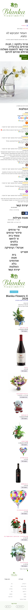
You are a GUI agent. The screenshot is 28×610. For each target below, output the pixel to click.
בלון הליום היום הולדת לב (22, 510)
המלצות (14, 266)
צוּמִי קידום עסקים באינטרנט (21, 300)
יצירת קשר (14, 269)
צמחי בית (14, 235)
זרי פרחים (14, 229)
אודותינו (14, 260)
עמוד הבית (25, 28)
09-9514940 (14, 207)
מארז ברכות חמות (24, 327)
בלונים (14, 241)
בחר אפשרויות (23, 397)
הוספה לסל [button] (24, 331)
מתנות (14, 244)
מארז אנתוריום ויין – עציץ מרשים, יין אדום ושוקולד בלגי (16, 536)
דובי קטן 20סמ (24, 415)
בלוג (14, 263)
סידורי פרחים (14, 232)
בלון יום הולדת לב (24, 457)
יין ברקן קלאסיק (24, 484)
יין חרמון (26, 367)
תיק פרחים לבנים (24, 562)
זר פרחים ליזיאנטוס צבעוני (22, 393)
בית (14, 254)
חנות (14, 257)
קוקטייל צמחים (25, 441)
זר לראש (14, 238)
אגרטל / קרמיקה (14, 247)
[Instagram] (23, 213)
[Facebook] (26, 213)
